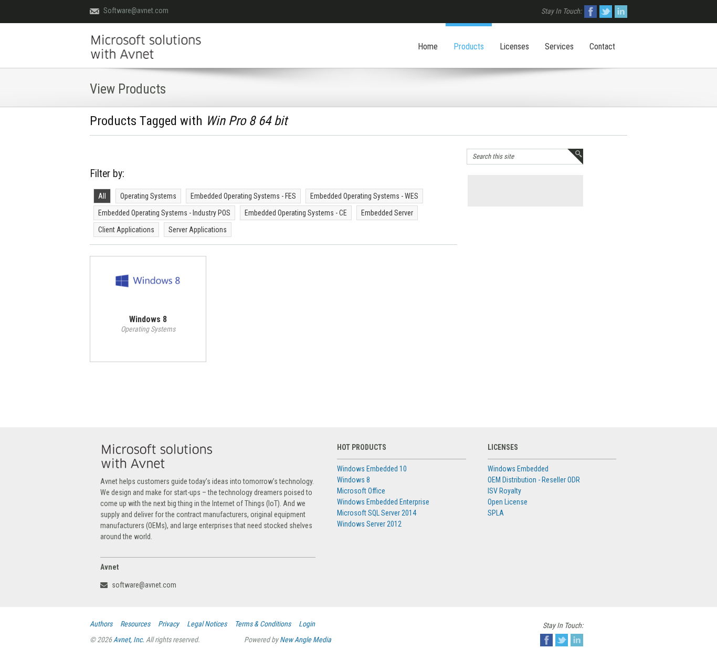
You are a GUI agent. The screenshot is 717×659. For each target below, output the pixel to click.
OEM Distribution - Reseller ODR (534, 480)
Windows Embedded (518, 469)
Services (559, 47)
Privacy (168, 624)
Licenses (514, 47)
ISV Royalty (504, 491)
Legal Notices (207, 624)
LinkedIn (621, 11)
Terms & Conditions (263, 624)
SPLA (496, 513)
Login (307, 624)
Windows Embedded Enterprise (383, 502)
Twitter (605, 11)
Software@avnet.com (135, 10)
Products (469, 47)
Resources (135, 624)
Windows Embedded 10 (372, 469)
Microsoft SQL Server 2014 (376, 513)
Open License (508, 502)
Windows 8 (353, 480)
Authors (101, 624)
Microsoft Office (361, 491)
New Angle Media (305, 639)
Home (428, 47)
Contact (602, 47)
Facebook (590, 11)
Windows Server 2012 (369, 524)
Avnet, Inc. (128, 639)
